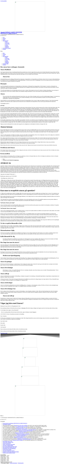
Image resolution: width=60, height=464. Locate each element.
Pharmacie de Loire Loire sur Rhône (20, 425)
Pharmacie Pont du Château (17, 440)
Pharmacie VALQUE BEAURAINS (26, 430)
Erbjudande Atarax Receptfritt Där (9, 448)
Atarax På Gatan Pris (7, 443)
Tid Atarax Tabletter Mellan (8, 445)
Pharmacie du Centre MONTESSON (24, 439)
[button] (30, 51)
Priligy (6, 41)
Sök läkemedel (5, 40)
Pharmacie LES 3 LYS (19, 432)
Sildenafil (7, 47)
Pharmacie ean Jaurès (20, 427)
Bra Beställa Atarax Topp (7, 441)
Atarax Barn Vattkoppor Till (8, 442)
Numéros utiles (5, 63)
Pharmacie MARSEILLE (22, 434)
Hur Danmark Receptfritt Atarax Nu (9, 447)
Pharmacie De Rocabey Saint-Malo (22, 433)
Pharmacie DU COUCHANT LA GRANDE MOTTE (26, 429)
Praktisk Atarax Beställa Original (9, 452)
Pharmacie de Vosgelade (18, 437)
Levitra (6, 44)
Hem (4, 37)
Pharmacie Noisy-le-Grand (22, 426)
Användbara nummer (7, 48)
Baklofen (7, 46)
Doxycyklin (7, 43)
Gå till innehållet (3, 0)
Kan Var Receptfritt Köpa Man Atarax (10, 446)
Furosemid (7, 42)
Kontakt (4, 49)
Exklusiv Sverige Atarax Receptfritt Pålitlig (11, 451)
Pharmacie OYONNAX (21, 438)
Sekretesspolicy (21, 462)
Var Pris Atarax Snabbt (7, 449)
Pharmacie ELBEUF (23, 431)
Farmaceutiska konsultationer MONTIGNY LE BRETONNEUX (15, 423)
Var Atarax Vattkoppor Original (8, 450)
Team (4, 39)
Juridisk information (13, 462)
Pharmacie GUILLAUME (22, 428)
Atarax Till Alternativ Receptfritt (9, 444)
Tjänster (4, 38)
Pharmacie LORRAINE (20, 435)
